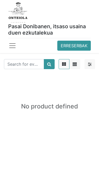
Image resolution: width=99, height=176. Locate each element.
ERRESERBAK (74, 45)
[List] (74, 64)
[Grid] (64, 64)
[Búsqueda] (49, 64)
